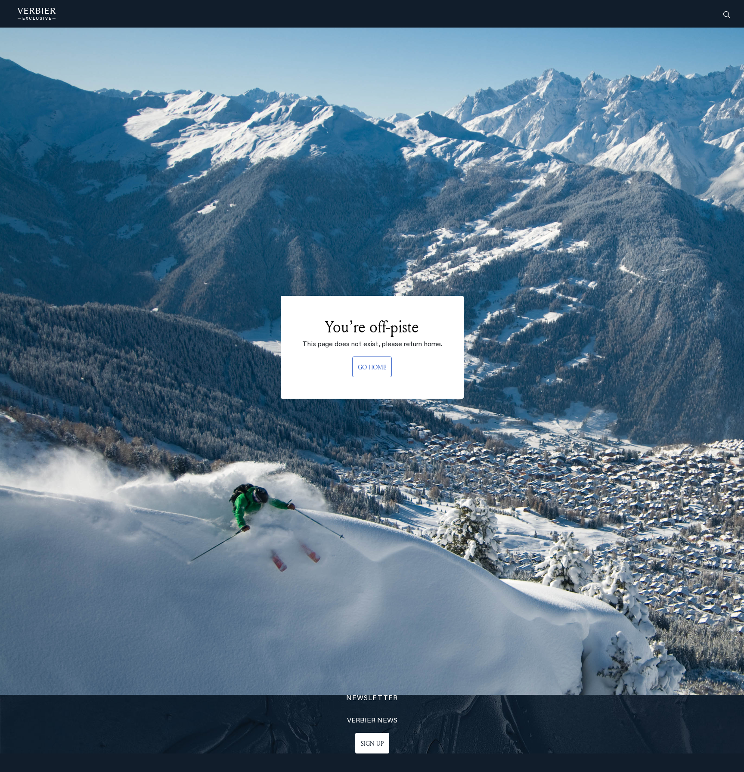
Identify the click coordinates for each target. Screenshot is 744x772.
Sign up (372, 743)
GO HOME (372, 367)
